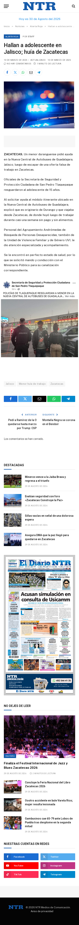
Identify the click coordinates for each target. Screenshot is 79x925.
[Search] (73, 6)
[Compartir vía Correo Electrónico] (30, 72)
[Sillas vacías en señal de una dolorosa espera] (12, 520)
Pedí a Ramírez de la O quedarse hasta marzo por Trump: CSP (22, 424)
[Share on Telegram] (38, 72)
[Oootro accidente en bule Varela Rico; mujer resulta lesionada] (12, 804)
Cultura (10, 756)
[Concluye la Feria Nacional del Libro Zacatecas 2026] (12, 786)
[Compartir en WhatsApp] (23, 72)
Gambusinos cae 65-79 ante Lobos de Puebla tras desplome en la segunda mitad (49, 822)
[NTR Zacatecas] (39, 6)
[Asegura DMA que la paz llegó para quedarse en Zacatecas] (12, 539)
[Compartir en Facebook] (7, 72)
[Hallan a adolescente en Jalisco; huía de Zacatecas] (39, 127)
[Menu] (6, 6)
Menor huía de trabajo (32, 383)
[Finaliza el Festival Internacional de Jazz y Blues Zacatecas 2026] (39, 736)
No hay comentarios (19, 63)
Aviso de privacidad (42, 911)
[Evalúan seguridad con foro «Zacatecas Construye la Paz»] (12, 500)
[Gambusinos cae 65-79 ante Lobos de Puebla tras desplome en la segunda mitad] (12, 823)
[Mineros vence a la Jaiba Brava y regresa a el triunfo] (12, 481)
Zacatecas (56, 383)
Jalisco (10, 383)
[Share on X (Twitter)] (15, 72)
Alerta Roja (11, 36)
